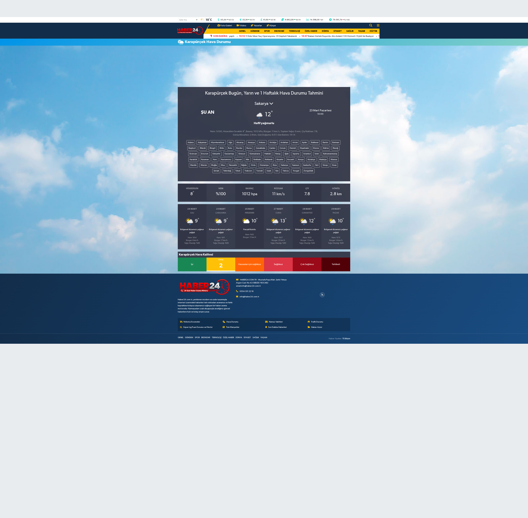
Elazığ (335, 148)
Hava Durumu (232, 322)
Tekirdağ (227, 171)
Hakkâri (267, 154)
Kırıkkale (257, 159)
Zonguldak (308, 171)
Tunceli (259, 171)
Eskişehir (216, 154)
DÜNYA (325, 31)
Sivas (334, 165)
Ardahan (284, 142)
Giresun (241, 154)
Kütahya (311, 159)
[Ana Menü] (377, 26)
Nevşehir (233, 165)
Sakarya (284, 165)
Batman (335, 142)
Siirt (317, 165)
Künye (273, 25)
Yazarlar (258, 25)
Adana (191, 142)
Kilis (247, 159)
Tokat (237, 171)
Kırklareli (268, 159)
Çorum (283, 148)
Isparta (296, 154)
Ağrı (230, 142)
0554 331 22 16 (247, 291)
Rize (275, 165)
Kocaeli (290, 159)
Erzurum (204, 154)
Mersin (204, 165)
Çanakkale (260, 148)
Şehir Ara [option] (183, 20)
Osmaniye (264, 165)
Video (243, 25)
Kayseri (238, 159)
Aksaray (240, 142)
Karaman (205, 159)
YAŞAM (361, 31)
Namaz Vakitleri (276, 322)
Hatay (277, 154)
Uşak (269, 171)
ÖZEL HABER (311, 31)
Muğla (214, 165)
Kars (215, 159)
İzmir (317, 154)
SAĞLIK (350, 31)
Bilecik (203, 148)
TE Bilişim (346, 339)
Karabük (193, 159)
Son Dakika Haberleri (277, 327)
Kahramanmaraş (330, 154)
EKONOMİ (279, 31)
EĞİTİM (373, 31)
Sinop (325, 165)
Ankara (262, 142)
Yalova (286, 171)
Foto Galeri (226, 25)
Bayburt (192, 148)
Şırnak (216, 171)
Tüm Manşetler (232, 327)
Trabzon (248, 171)
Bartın (325, 142)
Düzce (316, 148)
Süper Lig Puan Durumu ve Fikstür (198, 327)
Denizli (293, 148)
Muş (223, 165)
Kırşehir (280, 159)
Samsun (295, 165)
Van (277, 171)
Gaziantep (229, 154)
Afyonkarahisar (217, 142)
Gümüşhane (254, 154)
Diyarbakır (304, 148)
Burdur (239, 148)
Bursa (249, 148)
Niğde (244, 165)
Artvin (295, 142)
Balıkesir (315, 142)
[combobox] (188, 20)
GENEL (242, 31)
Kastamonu (226, 159)
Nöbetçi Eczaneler (192, 322)
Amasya (251, 142)
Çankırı (272, 148)
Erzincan (193, 154)
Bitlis (222, 148)
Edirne (326, 148)
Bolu (230, 148)
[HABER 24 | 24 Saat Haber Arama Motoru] (190, 30)
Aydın (304, 142)
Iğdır (287, 154)
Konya (301, 159)
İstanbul (307, 154)
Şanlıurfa (307, 165)
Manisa (334, 159)
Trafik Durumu (317, 322)
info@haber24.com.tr (249, 297)
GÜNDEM (254, 31)
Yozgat (296, 171)
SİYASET (337, 31)
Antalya (273, 142)
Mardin (193, 165)
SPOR (267, 31)
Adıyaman (202, 142)
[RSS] (322, 294)
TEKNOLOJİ (294, 31)
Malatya (323, 159)
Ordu (253, 165)
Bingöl (212, 148)
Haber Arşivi (316, 327)
